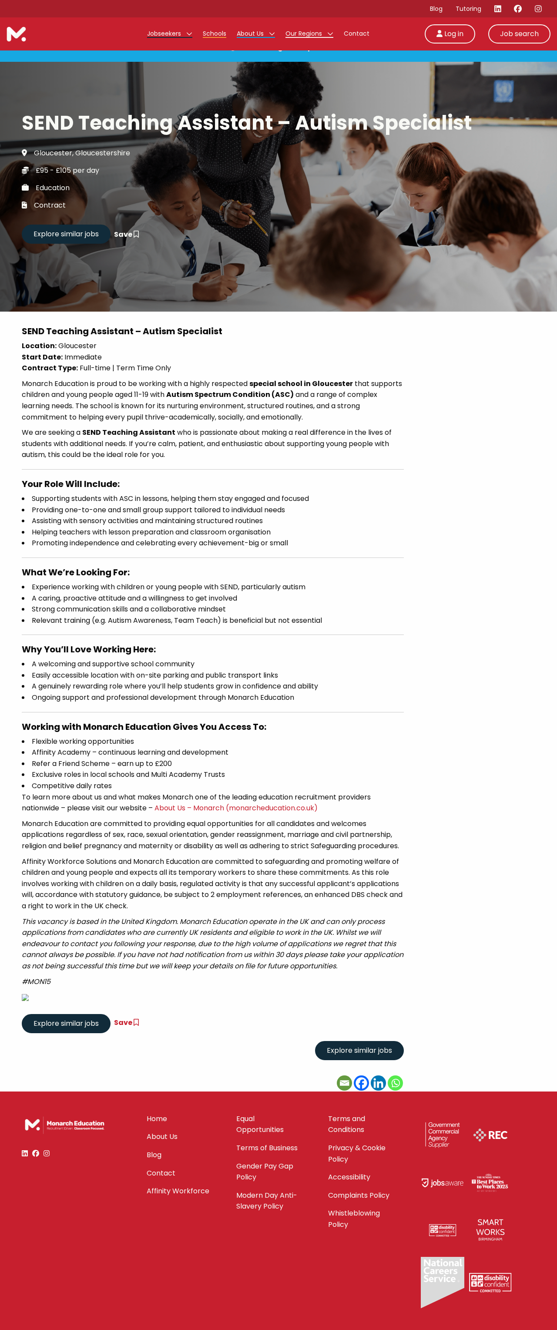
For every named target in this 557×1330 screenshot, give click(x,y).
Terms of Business (267, 1148)
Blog (436, 8)
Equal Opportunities (260, 1124)
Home (157, 1119)
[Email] (344, 1083)
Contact (356, 33)
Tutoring (468, 8)
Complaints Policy (358, 1195)
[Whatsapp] (395, 1083)
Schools (214, 33)
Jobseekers (165, 33)
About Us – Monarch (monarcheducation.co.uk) (236, 808)
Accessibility (349, 1177)
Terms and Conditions (346, 1124)
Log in (453, 34)
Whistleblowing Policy (354, 1218)
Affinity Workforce (178, 1191)
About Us (251, 33)
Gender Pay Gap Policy (264, 1171)
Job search (519, 34)
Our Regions (304, 33)
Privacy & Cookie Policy (357, 1153)
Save (124, 234)
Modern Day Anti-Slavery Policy (266, 1201)
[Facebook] (361, 1083)
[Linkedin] (378, 1083)
